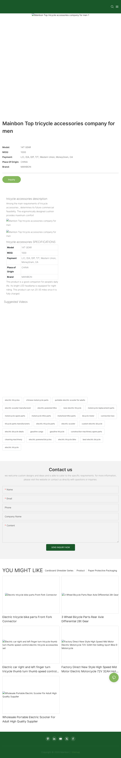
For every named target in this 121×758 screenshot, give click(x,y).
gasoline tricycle (57, 431)
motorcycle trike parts (41, 416)
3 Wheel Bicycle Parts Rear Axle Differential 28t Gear (82, 619)
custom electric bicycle (92, 423)
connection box (107, 416)
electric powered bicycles (40, 439)
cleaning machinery (13, 439)
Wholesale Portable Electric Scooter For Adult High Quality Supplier (28, 719)
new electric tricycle (72, 408)
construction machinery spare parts (86, 431)
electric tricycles (12, 400)
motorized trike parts (67, 416)
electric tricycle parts (45, 423)
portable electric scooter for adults (70, 400)
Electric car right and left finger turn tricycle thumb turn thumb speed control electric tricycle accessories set (29, 669)
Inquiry (11, 179)
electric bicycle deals (14, 431)
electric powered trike (47, 408)
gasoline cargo (36, 431)
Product (81, 570)
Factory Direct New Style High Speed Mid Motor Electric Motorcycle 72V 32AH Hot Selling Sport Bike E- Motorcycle (89, 669)
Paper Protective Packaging (102, 570)
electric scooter (68, 423)
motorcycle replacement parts (101, 408)
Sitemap (75, 752)
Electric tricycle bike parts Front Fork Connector (27, 619)
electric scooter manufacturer (18, 408)
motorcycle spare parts (15, 416)
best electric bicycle (92, 439)
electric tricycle (12, 447)
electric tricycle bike (67, 439)
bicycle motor (88, 416)
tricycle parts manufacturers (17, 423)
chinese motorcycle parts (37, 400)
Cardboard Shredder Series (59, 570)
